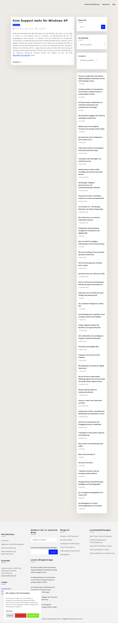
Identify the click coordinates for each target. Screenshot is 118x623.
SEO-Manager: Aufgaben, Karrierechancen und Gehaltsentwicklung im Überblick (89, 185)
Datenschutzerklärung (92, 4)
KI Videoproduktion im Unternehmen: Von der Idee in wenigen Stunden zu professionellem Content (90, 91)
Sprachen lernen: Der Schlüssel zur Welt (91, 274)
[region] (22, 605)
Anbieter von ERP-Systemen (69, 536)
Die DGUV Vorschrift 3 (85, 463)
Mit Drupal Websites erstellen (99, 550)
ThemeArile (79, 619)
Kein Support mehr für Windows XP (40, 20)
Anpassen (10, 615)
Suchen (53, 552)
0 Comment (42, 29)
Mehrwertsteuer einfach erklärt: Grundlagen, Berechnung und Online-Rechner (90, 172)
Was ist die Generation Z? (86, 454)
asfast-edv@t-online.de (8, 576)
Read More (16, 62)
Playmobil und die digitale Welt (88, 347)
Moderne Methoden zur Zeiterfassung (102, 553)
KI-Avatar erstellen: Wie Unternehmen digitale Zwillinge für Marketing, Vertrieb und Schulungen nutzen (91, 78)
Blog (113, 4)
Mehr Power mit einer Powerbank (101, 536)
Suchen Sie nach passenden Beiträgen (44, 548)
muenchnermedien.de (67, 547)
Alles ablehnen (20, 615)
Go (103, 27)
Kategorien (82, 56)
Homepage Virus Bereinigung (69, 543)
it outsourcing (5, 588)
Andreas (30, 29)
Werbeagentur (65, 554)
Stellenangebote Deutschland (70, 551)
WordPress (58, 619)
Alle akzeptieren (33, 615)
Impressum (106, 4)
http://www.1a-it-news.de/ (21, 55)
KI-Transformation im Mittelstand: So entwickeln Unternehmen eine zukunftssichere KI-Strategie (90, 104)
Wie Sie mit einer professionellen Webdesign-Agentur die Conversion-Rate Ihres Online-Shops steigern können (91, 379)
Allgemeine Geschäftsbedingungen (12, 544)
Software (16, 25)
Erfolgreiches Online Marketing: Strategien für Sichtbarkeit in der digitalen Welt (89, 230)
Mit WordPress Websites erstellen (101, 546)
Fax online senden (66, 540)
